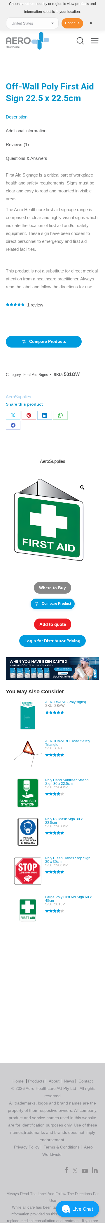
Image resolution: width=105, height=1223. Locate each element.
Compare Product (56, 604)
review (35, 304)
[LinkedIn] (44, 415)
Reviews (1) (17, 144)
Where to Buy (52, 587)
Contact (85, 1081)
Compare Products (47, 341)
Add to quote (52, 624)
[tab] (52, 114)
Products (36, 1081)
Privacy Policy (26, 1147)
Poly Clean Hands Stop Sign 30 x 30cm (67, 859)
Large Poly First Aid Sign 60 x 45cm (68, 898)
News (69, 1081)
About (54, 1081)
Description (16, 116)
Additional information (26, 130)
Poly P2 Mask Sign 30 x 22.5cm (64, 820)
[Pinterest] (29, 415)
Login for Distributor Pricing (52, 640)
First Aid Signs (35, 374)
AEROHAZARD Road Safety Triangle (67, 742)
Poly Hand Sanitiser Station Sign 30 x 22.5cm (67, 781)
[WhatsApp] (60, 415)
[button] (77, 1209)
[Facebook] (13, 425)
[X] (13, 415)
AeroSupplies (18, 396)
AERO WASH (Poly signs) (65, 702)
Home (19, 1081)
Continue (72, 23)
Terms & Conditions (62, 1147)
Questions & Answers (26, 158)
